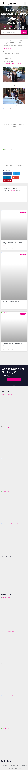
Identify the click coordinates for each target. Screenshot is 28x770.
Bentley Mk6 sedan (9, 63)
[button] (25, 3)
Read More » (6, 245)
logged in (13, 190)
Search (24, 32)
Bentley (12, 26)
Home (6, 26)
